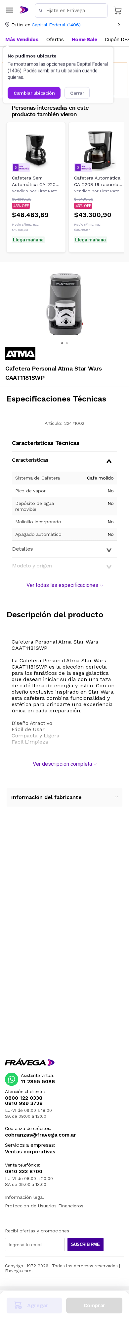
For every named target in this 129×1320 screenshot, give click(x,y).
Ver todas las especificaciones (62, 585)
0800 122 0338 (23, 1098)
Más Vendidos (21, 39)
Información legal (24, 1197)
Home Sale (84, 39)
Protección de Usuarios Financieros (44, 1205)
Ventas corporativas (30, 1151)
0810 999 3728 (24, 1103)
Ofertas (55, 39)
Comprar (94, 1305)
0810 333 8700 (23, 1171)
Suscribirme (85, 1244)
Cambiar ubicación (34, 93)
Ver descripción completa (62, 764)
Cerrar (77, 93)
